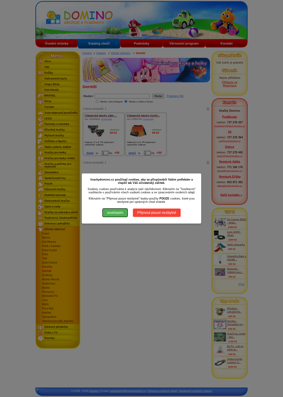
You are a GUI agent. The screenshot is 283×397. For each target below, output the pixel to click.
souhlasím (115, 212)
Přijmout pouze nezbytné (156, 212)
